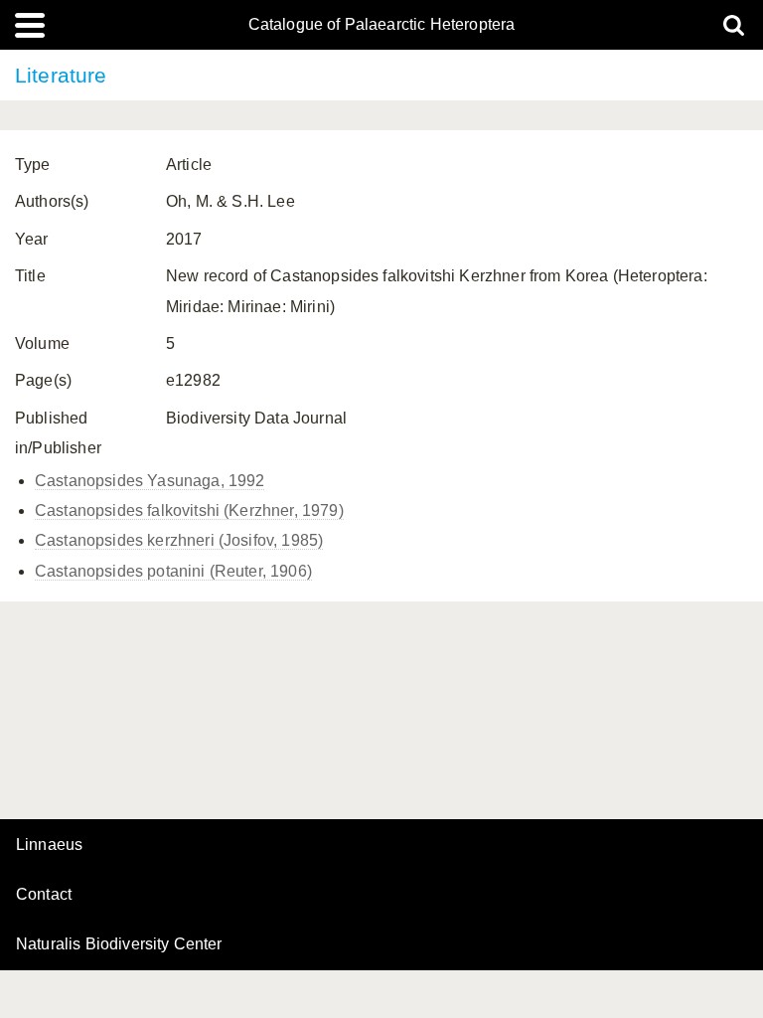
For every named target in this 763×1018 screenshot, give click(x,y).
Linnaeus (49, 845)
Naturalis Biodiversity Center (119, 944)
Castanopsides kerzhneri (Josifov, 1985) (179, 540)
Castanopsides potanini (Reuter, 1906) (173, 571)
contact (44, 894)
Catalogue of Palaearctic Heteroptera (382, 25)
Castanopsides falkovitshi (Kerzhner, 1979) (189, 510)
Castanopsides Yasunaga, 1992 (149, 480)
